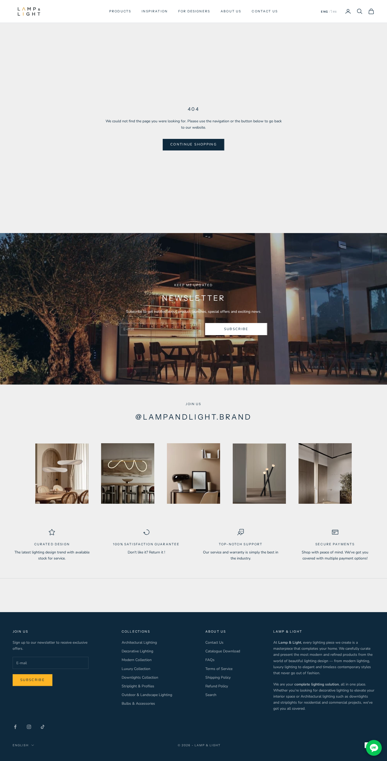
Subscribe (236, 329)
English (21, 745)
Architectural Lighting (139, 642)
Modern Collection (137, 659)
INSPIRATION (155, 11)
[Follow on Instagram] (29, 726)
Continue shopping (193, 144)
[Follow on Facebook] (15, 726)
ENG (324, 12)
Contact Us (214, 642)
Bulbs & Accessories (138, 703)
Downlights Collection (140, 677)
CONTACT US (265, 11)
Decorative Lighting (137, 651)
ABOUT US (231, 11)
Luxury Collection (136, 668)
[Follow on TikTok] (42, 726)
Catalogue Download (222, 651)
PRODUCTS (120, 11)
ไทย (334, 12)
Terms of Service (218, 668)
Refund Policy (216, 686)
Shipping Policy (218, 677)
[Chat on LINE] (374, 748)
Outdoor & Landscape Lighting (147, 694)
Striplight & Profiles (138, 686)
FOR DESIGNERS (194, 11)
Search (210, 694)
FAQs (210, 659)
